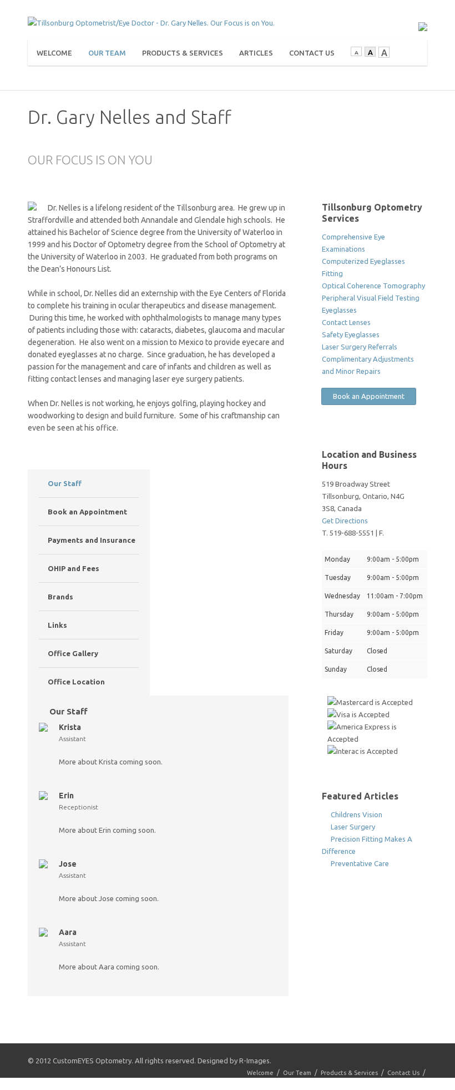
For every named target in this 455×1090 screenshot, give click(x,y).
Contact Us (312, 53)
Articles (256, 53)
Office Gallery (72, 653)
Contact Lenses (346, 322)
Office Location (75, 682)
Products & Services (182, 53)
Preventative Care (359, 863)
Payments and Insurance (90, 540)
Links (56, 625)
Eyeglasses (339, 310)
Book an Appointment (86, 512)
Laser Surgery (352, 827)
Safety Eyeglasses (351, 334)
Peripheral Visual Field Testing (370, 298)
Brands (59, 597)
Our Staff (64, 483)
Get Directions (345, 520)
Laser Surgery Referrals (359, 347)
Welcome (54, 53)
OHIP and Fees (72, 568)
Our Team (107, 53)
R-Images (254, 1060)
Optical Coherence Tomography (373, 285)
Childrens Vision (355, 814)
